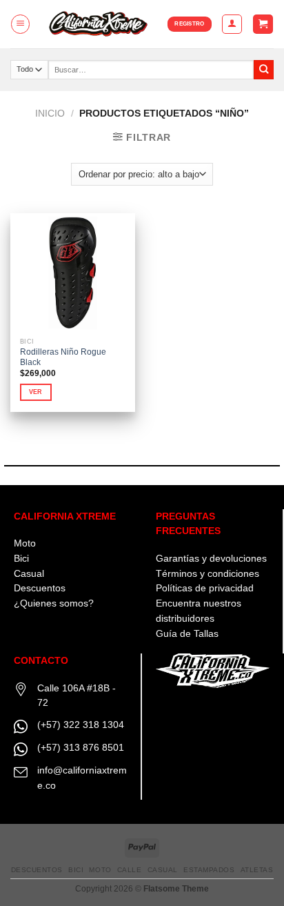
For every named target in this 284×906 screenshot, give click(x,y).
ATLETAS (257, 870)
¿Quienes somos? (54, 603)
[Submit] (264, 70)
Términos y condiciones (207, 574)
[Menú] (20, 23)
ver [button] (36, 391)
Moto (25, 543)
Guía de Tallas (187, 634)
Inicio (50, 113)
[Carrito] (262, 24)
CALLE (129, 870)
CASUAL (163, 870)
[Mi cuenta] (231, 23)
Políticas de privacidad (205, 588)
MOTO (100, 870)
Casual (29, 574)
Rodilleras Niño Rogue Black (63, 357)
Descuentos (39, 588)
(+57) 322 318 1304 (80, 725)
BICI (75, 870)
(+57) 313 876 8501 (80, 747)
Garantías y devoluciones (211, 558)
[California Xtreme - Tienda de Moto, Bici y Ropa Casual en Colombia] (99, 23)
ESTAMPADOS (208, 870)
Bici (21, 558)
